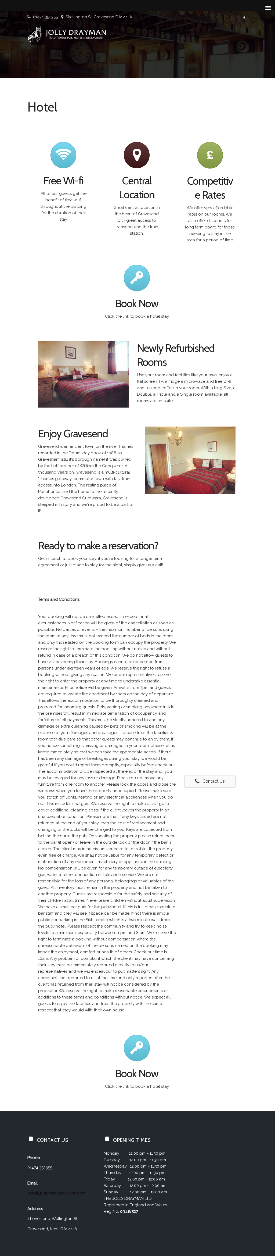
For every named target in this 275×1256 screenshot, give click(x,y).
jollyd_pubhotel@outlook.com (56, 1193)
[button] (209, 781)
